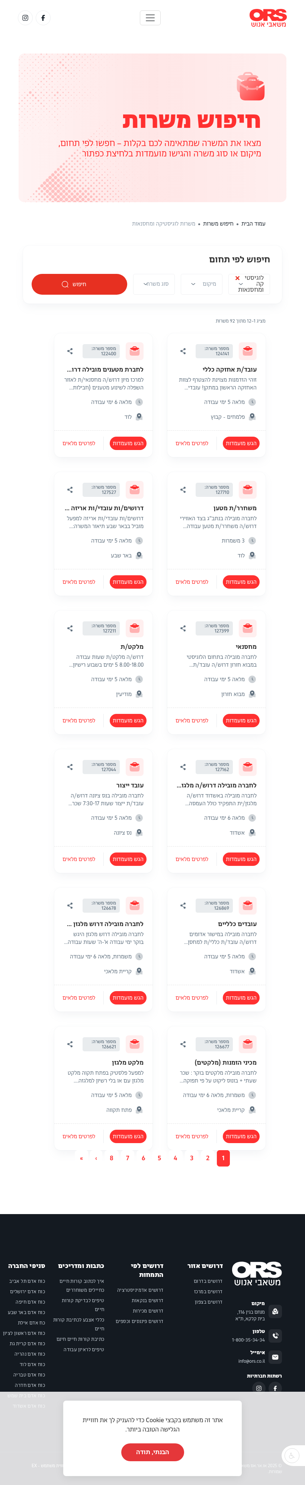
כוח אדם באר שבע (26, 1313)
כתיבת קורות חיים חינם (80, 1339)
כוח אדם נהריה (30, 1354)
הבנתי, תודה (152, 1452)
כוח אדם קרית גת (27, 1344)
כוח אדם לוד (32, 1365)
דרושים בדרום (208, 1281)
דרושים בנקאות (147, 1301)
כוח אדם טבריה (29, 1375)
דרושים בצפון (209, 1302)
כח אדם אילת (31, 1323)
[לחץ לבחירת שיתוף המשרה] (183, 351)
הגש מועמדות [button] (241, 443)
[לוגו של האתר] (268, 18)
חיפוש (80, 284)
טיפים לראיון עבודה (84, 1350)
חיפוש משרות (191, 120)
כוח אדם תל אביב (27, 1281)
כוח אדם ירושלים (27, 1292)
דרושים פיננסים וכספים (139, 1321)
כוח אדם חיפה (30, 1302)
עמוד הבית (253, 223)
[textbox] (209, 284)
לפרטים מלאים (192, 443)
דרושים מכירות (148, 1311)
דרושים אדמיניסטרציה (140, 1290)
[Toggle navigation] (150, 17)
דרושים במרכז (208, 1292)
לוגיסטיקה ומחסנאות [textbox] (249, 284)
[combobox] (249, 286)
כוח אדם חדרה (30, 1385)
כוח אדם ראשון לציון (24, 1333)
